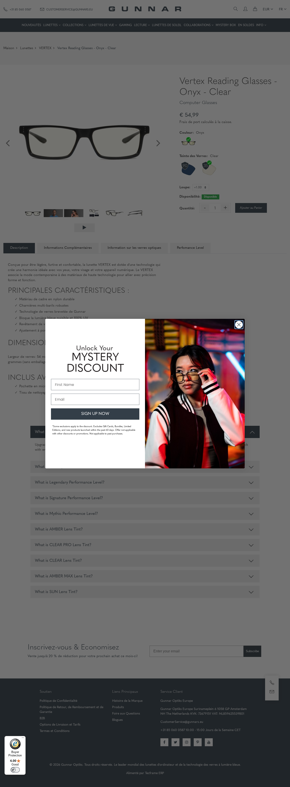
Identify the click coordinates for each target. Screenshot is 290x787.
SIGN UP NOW (95, 414)
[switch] (15, 769)
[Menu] (23, 738)
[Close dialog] (239, 325)
